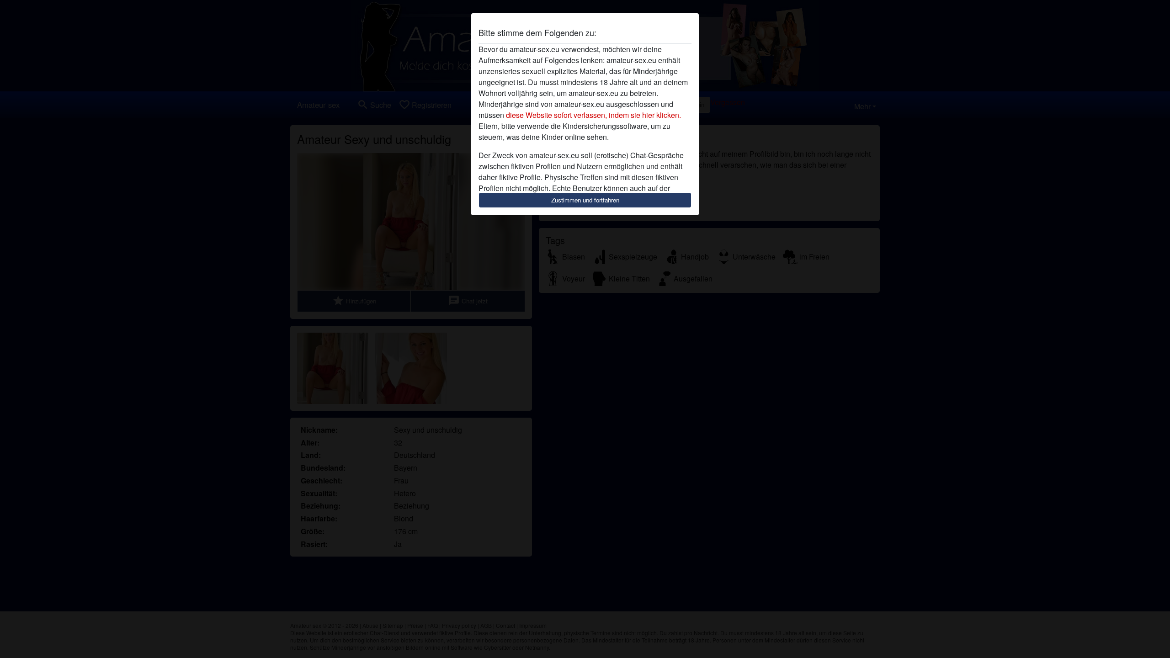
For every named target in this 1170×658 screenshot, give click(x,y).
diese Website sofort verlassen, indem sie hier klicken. (593, 115)
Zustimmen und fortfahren (585, 200)
